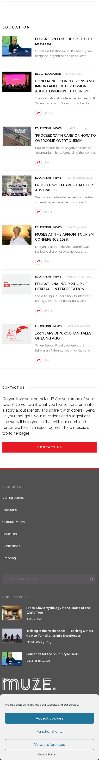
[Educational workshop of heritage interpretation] (16, 284)
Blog (39, 73)
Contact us (49, 447)
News (57, 128)
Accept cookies (49, 718)
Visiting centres (13, 497)
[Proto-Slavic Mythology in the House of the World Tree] (12, 612)
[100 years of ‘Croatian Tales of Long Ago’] (16, 333)
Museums (9, 509)
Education (53, 73)
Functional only (49, 731)
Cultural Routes (13, 522)
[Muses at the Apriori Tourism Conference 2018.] (16, 235)
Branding (9, 558)
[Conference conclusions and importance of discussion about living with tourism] (16, 81)
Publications (11, 546)
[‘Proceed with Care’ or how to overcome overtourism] (16, 136)
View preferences (49, 745)
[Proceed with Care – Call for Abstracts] (16, 185)
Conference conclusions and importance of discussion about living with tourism (64, 86)
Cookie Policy (47, 754)
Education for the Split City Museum (53, 654)
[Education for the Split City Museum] (16, 46)
